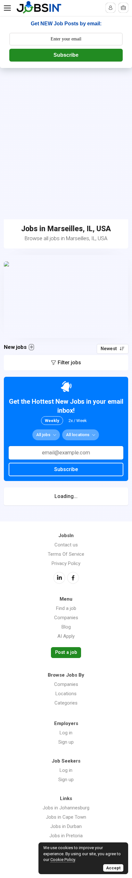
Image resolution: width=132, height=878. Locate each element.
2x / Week (78, 420)
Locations (66, 693)
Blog (66, 627)
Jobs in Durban (66, 826)
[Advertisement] (66, 137)
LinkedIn (59, 577)
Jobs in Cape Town (66, 817)
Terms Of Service (66, 554)
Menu (8, 8)
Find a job (66, 608)
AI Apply (66, 636)
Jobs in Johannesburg (66, 808)
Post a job (66, 652)
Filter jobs (69, 362)
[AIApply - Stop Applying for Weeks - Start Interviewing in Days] (66, 296)
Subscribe (66, 55)
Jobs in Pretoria (66, 836)
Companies (66, 618)
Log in (66, 733)
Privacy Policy (66, 563)
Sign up (66, 742)
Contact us (66, 545)
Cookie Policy (62, 859)
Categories (66, 703)
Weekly (52, 420)
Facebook (73, 577)
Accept (113, 867)
